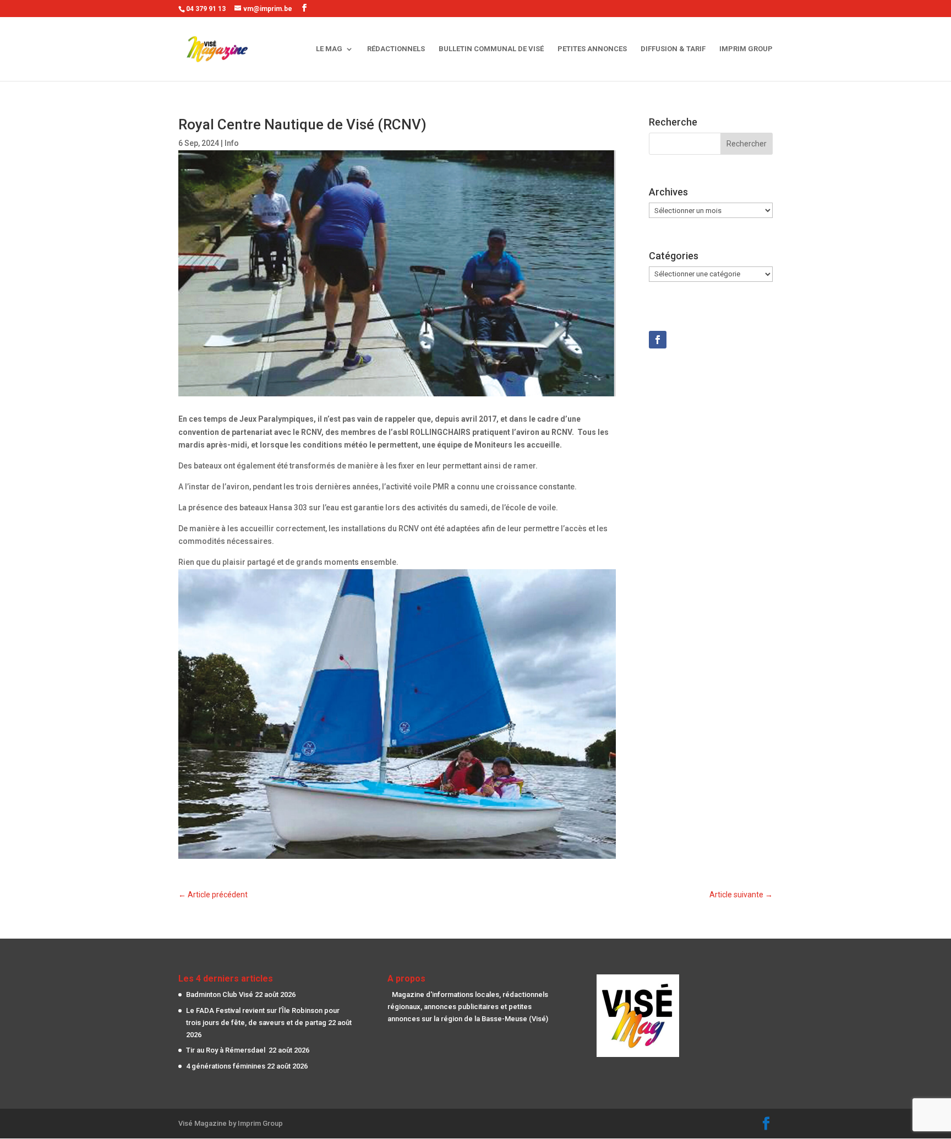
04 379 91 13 (206, 9)
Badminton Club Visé (219, 994)
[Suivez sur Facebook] (657, 339)
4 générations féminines (225, 1066)
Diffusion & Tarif (673, 49)
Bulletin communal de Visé (491, 49)
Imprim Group (746, 49)
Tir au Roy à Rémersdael (226, 1050)
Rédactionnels (396, 49)
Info (232, 143)
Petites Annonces (592, 49)
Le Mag (329, 49)
